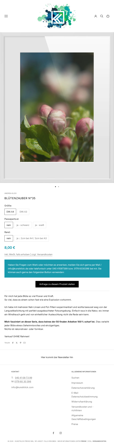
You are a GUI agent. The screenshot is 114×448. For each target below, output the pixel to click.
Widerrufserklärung (81, 401)
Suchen (75, 377)
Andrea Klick (10, 193)
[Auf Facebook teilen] (13, 343)
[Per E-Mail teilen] (24, 343)
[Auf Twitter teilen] (17, 343)
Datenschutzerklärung (83, 387)
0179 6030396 (81, 268)
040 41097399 (60, 268)
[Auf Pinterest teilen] (20, 343)
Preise (74, 424)
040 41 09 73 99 (23, 377)
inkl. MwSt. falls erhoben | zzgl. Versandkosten (28, 254)
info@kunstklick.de (18, 268)
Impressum (77, 382)
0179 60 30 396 (22, 381)
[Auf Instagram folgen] (60, 433)
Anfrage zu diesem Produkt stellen (57, 284)
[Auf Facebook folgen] (53, 433)
